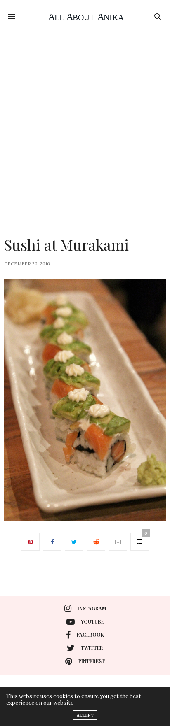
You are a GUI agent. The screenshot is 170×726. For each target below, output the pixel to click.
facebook (90, 634)
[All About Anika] (85, 16)
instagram (92, 608)
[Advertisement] (85, 122)
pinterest (91, 661)
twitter (92, 648)
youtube (92, 621)
